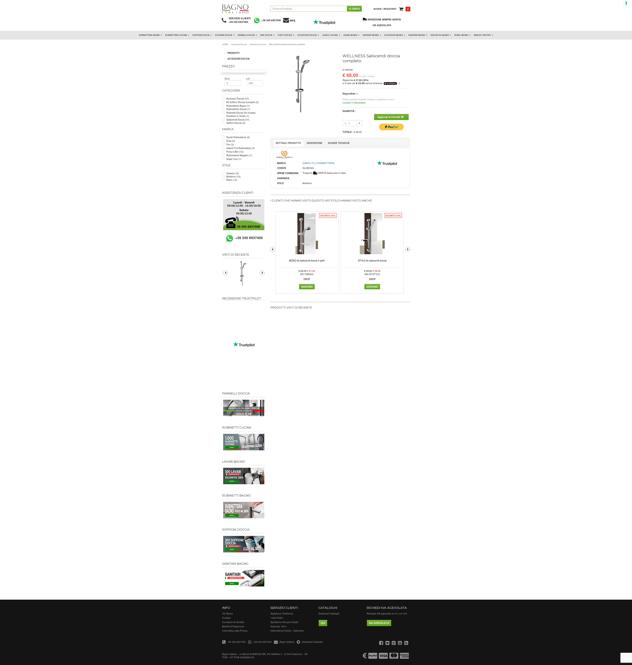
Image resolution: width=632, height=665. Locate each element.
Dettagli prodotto (288, 143)
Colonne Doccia (224, 35)
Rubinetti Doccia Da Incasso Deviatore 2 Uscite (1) (241, 114)
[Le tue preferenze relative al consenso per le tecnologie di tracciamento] (626, 3)
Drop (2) (230, 140)
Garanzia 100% (278, 626)
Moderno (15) (233, 176)
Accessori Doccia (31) (237, 98)
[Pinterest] (394, 643)
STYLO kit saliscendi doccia (372, 260)
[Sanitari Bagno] (243, 578)
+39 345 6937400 (238, 22)
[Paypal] (372, 657)
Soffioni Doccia (201, 35)
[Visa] (383, 657)
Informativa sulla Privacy (235, 630)
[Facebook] (381, 643)
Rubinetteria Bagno (149, 35)
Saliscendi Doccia (258, 44)
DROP (306, 279)
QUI (323, 623)
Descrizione (314, 143)
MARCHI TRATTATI (482, 35)
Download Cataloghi (328, 613)
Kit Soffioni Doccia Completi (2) (242, 102)
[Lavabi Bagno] (243, 476)
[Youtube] (400, 643)
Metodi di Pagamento (233, 626)
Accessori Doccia (307, 35)
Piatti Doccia (285, 35)
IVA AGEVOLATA (382, 25)
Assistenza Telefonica (281, 613)
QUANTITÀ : (349, 111)
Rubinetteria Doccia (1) (238, 109)
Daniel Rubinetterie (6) (238, 137)
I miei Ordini (276, 617)
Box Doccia (266, 35)
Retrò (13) (231, 179)
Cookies (226, 617)
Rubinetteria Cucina (176, 35)
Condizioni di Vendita (233, 622)
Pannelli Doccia (247, 35)
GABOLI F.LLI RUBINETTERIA (318, 163)
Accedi (377, 8)
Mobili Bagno (461, 35)
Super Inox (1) (233, 159)
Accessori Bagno (393, 35)
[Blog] (406, 643)
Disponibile (348, 93)
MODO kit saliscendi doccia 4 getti (307, 260)
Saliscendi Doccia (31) (238, 119)
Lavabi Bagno (350, 35)
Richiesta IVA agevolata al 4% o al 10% (387, 613)
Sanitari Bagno (371, 35)
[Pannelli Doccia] (243, 408)
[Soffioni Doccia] (243, 544)
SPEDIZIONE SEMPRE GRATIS (384, 19)
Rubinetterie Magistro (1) (239, 155)
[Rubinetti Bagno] (243, 510)
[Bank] (365, 657)
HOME (225, 44)
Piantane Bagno (417, 35)
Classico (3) (232, 173)
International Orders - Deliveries (287, 630)
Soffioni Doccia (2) (235, 122)
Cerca (355, 8)
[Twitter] (387, 643)
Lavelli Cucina (330, 35)
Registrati (389, 8)
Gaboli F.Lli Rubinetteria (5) (240, 148)
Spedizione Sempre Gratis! (284, 622)
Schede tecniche (339, 143)
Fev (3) (230, 144)
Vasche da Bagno (440, 35)
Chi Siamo (227, 613)
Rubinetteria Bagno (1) (238, 105)
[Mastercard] (393, 657)
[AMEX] (404, 657)
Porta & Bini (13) (234, 151)
